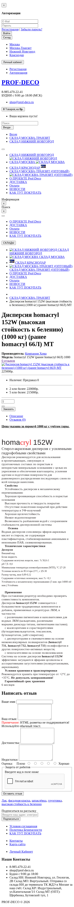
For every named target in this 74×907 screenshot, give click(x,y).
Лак (4, 800)
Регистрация (10, 29)
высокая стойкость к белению (22, 804)
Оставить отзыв (12, 793)
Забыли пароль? (31, 29)
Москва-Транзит (20, 48)
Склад (7, 37)
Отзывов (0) (17, 419)
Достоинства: (11, 742)
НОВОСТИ (17, 189)
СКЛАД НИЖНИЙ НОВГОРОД (31, 141)
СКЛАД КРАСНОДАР (25, 167)
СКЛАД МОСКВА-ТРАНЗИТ (29, 138)
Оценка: (7, 763)
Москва (14, 44)
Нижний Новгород (22, 51)
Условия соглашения (23, 826)
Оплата (14, 185)
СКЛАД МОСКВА (22, 162)
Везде (13, 134)
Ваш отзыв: (9, 719)
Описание (16, 416)
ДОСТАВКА (18, 182)
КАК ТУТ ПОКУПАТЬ (25, 192)
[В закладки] (3, 406)
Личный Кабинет (21, 851)
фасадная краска (19, 800)
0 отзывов (8, 360)
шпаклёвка (39, 800)
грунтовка (55, 800)
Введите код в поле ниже (22, 772)
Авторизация (18, 72)
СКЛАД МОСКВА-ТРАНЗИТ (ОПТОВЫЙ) (39, 171)
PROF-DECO (20, 82)
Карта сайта (17, 844)
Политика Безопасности (25, 829)
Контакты (16, 840)
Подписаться (11, 818)
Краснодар (16, 55)
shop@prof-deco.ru (21, 102)
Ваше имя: (9, 701)
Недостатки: (10, 759)
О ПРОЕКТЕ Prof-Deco (25, 178)
